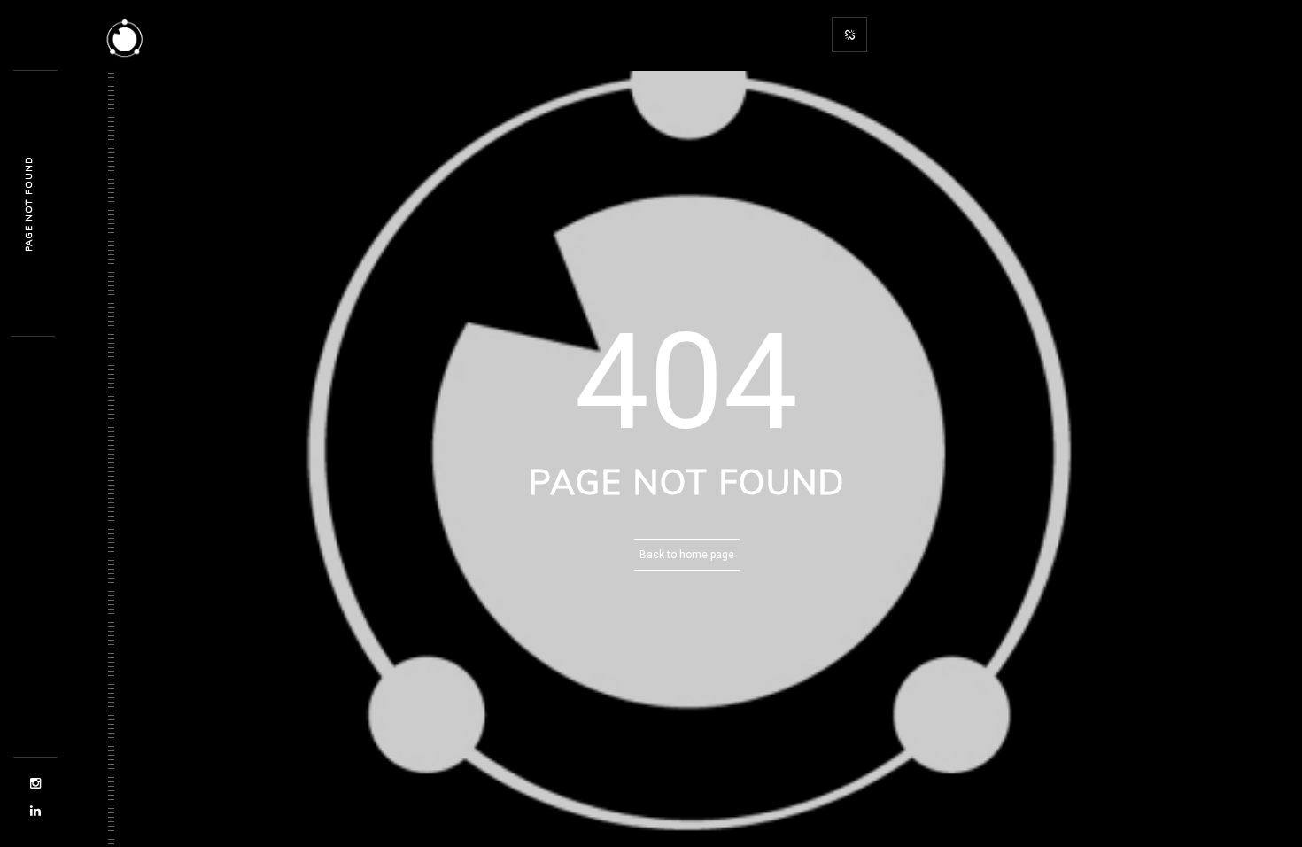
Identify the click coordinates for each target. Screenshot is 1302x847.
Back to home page (686, 554)
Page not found (29, 204)
